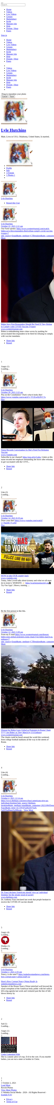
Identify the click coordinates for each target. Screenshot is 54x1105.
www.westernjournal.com (11, 329)
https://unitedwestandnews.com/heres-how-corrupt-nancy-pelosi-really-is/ (25, 975)
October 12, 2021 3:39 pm (12, 632)
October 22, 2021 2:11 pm (12, 226)
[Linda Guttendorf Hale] (27, 1045)
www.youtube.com (9, 455)
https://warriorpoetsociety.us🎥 (38, 583)
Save (12, 97)
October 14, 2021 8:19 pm (12, 518)
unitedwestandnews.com (11, 984)
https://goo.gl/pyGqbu (32, 457)
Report (9, 343)
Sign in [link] (4, 35)
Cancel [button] (4, 97)
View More (28, 810)
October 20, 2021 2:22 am (12, 392)
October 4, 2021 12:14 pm (12, 798)
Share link (10, 340)
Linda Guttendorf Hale (10, 1054)
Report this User (13, 203)
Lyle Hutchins (13, 130)
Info (8, 170)
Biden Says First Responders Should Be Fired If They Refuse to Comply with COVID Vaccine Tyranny (26, 325)
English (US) (6, 1095)
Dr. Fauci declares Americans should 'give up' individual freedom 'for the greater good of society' (24, 893)
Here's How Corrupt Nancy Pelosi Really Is (19, 981)
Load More (5, 1085)
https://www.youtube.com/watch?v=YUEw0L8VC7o (23, 397)
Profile (9, 168)
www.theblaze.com (9, 897)
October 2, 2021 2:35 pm (11, 972)
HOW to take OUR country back (15, 576)
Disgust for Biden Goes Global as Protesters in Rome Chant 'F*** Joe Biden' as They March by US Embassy (26, 731)
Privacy (9, 1099)
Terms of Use (11, 1102)
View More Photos (9, 1090)
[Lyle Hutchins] (27, 189)
